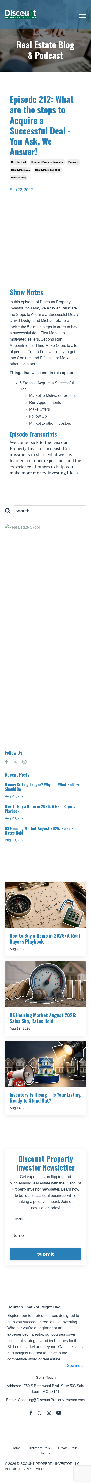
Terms (45, 1453)
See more (75, 1365)
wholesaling (18, 177)
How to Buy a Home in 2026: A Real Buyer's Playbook (40, 808)
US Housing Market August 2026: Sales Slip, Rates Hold (41, 830)
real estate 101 (20, 169)
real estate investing (47, 169)
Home (16, 1448)
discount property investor (47, 162)
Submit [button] (45, 1254)
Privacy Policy (68, 1448)
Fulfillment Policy (39, 1448)
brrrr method (18, 162)
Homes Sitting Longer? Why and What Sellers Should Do (42, 787)
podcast (73, 162)
